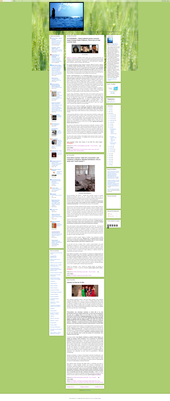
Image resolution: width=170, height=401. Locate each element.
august (111, 122)
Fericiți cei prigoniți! (54, 296)
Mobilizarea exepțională (72, 57)
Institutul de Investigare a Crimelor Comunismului (55, 306)
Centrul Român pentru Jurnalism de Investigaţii (55, 278)
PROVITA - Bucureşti (54, 318)
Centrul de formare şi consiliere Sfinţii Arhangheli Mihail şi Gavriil (55, 269)
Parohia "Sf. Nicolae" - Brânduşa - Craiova (55, 313)
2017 (110, 111)
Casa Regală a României (55, 129)
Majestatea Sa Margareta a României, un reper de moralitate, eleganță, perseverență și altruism (57, 144)
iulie (111, 124)
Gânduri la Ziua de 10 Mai (75, 282)
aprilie (111, 146)
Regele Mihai (91, 382)
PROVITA (52, 316)
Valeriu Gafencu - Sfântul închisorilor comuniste (55, 333)
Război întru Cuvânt (56, 65)
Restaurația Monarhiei (99, 382)
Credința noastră (91, 149)
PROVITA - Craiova (54, 320)
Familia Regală (85, 380)
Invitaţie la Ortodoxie (56, 161)
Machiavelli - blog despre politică (56, 201)
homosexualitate (70, 150)
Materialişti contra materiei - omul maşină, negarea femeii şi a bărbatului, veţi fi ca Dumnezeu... (57, 96)
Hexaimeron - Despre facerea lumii (54, 302)
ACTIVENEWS (73, 149)
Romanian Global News (55, 327)
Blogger (99, 398)
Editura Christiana (54, 285)
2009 (110, 164)
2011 (110, 161)
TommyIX (91, 398)
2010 (110, 163)
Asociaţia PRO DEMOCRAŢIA (53, 257)
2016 (110, 113)
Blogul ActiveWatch (56, 102)
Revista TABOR (53, 324)
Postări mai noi (70, 386)
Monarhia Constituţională (78, 382)
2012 (110, 159)
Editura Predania (53, 287)
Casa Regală (79, 380)
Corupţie (78, 275)
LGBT (75, 150)
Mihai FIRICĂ (55, 139)
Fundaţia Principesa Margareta (54, 299)
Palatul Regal (86, 382)
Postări (110, 214)
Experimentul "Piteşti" (54, 290)
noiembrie (112, 116)
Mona (72, 382)
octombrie (112, 118)
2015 (110, 153)
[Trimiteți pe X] (70, 147)
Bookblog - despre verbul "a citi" (56, 48)
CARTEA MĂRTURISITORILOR (59, 225)
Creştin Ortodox (53, 283)
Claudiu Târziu (55, 188)
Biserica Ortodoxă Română (82, 149)
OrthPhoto (52, 308)
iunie (111, 125)
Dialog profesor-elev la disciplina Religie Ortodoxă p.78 (57, 216)
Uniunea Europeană (80, 150)
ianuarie (112, 151)
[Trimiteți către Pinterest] (72, 147)
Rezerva (53, 210)
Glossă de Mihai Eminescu (57, 87)
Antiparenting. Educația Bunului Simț (59, 172)
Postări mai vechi (99, 386)
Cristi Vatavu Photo (56, 179)
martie (111, 148)
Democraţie (97, 149)
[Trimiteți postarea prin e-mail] (100, 145)
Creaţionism (52, 281)
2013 (110, 157)
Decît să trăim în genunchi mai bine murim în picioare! (56, 85)
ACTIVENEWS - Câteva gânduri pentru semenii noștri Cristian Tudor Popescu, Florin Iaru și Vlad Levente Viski (83, 40)
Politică (89, 275)
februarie (112, 149)
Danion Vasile (55, 240)
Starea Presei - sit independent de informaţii (56, 55)
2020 (110, 108)
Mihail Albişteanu (56, 123)
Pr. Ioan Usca (55, 209)
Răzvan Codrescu (56, 114)
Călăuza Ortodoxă (56, 214)
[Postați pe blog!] (68, 147)
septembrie (112, 120)
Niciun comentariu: (94, 145)
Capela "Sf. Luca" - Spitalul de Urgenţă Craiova (56, 265)
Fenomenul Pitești (54, 294)
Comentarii (111, 216)
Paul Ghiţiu (54, 91)
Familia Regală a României (56, 292)
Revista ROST (53, 322)
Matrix (86, 275)
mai (111, 127)
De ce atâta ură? (55, 124)
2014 (110, 155)
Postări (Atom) (88, 390)
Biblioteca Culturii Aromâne (56, 262)
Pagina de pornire (84, 386)
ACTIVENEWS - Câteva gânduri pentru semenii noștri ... (113, 132)
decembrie (112, 114)
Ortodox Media (53, 310)
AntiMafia (54, 194)
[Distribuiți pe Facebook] (71, 147)
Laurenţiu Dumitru (56, 231)
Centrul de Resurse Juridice (56, 272)
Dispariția (69, 195)
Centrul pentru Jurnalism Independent (55, 275)
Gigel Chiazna (55, 78)
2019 (110, 109)
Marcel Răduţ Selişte (113, 43)
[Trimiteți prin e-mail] (67, 147)
